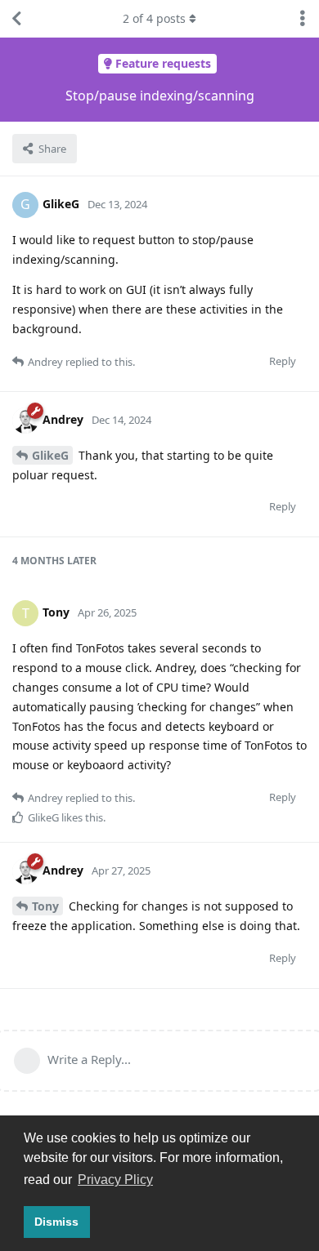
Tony (45, 906)
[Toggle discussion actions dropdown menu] (302, 19)
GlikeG (50, 455)
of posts (154, 18)
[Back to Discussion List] (16, 19)
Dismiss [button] (56, 1221)
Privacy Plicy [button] (115, 1179)
